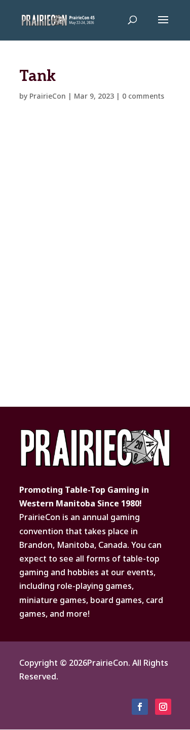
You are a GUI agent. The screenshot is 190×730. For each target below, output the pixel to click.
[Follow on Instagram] (163, 707)
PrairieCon (47, 96)
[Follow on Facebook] (140, 707)
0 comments (143, 96)
